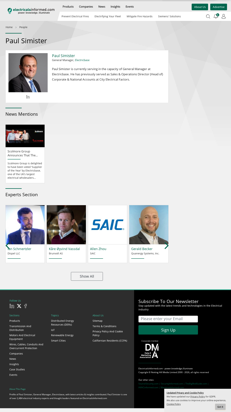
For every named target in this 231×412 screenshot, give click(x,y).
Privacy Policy (197, 396)
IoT (53, 330)
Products (14, 320)
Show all (87, 276)
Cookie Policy (174, 404)
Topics (55, 315)
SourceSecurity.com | (149, 383)
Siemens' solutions (169, 16)
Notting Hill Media (160, 372)
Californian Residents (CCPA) (110, 340)
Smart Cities (58, 340)
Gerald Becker (141, 249)
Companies (16, 353)
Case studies (17, 369)
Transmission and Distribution (20, 328)
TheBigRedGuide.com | (197, 383)
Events (13, 375)
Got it (220, 406)
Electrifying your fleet (108, 16)
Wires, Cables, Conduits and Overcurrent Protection (26, 346)
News (12, 358)
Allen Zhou (98, 249)
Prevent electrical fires (75, 16)
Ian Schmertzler (19, 249)
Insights (14, 364)
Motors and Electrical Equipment (22, 337)
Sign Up (168, 330)
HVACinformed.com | (149, 387)
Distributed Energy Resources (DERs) (62, 322)
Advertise (219, 7)
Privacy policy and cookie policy (108, 333)
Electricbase (82, 60)
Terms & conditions (104, 326)
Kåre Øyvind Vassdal (64, 249)
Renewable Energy (62, 335)
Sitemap (98, 320)
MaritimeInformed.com (172, 387)
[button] (68, 6)
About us (200, 7)
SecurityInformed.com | (173, 383)
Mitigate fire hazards (139, 16)
